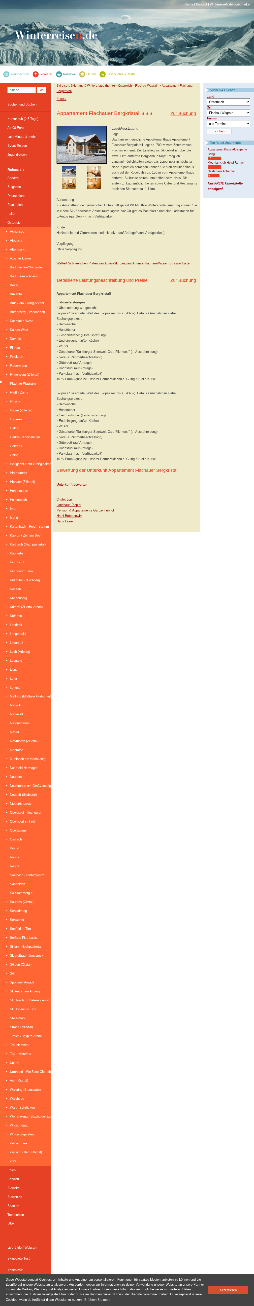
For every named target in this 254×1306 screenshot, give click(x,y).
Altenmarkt (18, 249)
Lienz (14, 669)
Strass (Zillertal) (21, 1027)
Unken (14, 1063)
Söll (12, 973)
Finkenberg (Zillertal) (24, 374)
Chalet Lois (65, 499)
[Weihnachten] (6, 74)
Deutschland (16, 196)
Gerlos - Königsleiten (25, 437)
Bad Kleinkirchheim (24, 276)
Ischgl (14, 517)
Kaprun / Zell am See (25, 535)
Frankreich (15, 205)
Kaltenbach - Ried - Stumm (29, 526)
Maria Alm (17, 705)
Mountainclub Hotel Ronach (226, 162)
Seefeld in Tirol (21, 929)
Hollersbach (18, 500)
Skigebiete (15, 1269)
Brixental (16, 294)
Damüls (15, 339)
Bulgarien (14, 187)
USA (10, 1224)
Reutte (14, 866)
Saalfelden (17, 884)
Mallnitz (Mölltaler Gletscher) (30, 696)
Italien (11, 214)
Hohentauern (19, 491)
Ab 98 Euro (15, 128)
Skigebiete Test (18, 1258)
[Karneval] (59, 74)
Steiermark (18, 1018)
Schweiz (13, 1179)
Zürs (13, 1161)
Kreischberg (18, 598)
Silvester (46, 74)
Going (14, 455)
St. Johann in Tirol (23, 1009)
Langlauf (126, 263)
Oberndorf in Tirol (22, 821)
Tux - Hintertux (20, 1054)
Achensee (17, 231)
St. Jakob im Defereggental (29, 1000)
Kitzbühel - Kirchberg (25, 580)
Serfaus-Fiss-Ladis (23, 938)
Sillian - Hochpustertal (25, 946)
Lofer (13, 678)
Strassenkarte (179, 263)
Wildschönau (19, 1125)
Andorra (13, 178)
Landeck (16, 625)
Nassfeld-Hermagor (23, 768)
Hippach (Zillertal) (22, 482)
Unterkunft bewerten (72, 484)
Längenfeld (18, 634)
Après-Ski (111, 263)
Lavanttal (16, 643)
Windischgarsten (22, 1134)
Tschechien (15, 1215)
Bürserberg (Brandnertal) (27, 312)
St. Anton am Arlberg (25, 991)
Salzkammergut (21, 893)
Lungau (15, 687)
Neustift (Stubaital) (23, 795)
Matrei (14, 732)
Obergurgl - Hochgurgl (25, 812)
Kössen (15, 589)
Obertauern (18, 830)
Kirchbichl (17, 562)
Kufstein (16, 616)
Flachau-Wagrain (23, 383)
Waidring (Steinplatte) (25, 1089)
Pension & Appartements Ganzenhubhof (85, 510)
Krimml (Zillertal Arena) (26, 607)
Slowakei (13, 1188)
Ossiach (16, 839)
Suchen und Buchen (21, 104)
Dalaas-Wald (19, 330)
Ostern (91, 74)
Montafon (16, 750)
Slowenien (14, 1197)
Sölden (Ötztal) (21, 964)
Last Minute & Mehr (121, 74)
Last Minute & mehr (21, 137)
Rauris (14, 857)
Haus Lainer (65, 521)
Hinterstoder (18, 473)
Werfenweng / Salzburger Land (32, 1116)
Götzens (16, 446)
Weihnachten (19, 74)
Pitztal (14, 848)
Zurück (61, 99)
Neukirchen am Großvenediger (32, 786)
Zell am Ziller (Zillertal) (26, 1152)
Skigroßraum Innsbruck (26, 955)
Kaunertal (17, 553)
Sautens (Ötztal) (21, 902)
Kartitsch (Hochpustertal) (28, 544)
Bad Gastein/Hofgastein (27, 267)
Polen (11, 1170)
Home (189, 4)
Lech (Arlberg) (20, 651)
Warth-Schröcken (22, 1107)
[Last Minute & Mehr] (102, 74)
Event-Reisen (17, 145)
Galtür (14, 428)
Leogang (16, 660)
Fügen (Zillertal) (21, 410)
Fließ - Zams (19, 392)
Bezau (14, 285)
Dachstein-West (21, 321)
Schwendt (17, 920)
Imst (13, 508)
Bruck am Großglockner (27, 303)
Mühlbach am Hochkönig (27, 759)
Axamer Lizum (20, 258)
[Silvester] (35, 74)
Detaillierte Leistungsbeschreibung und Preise (102, 280)
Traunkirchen (19, 1045)
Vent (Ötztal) (19, 1081)
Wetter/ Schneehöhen (72, 263)
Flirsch (15, 401)
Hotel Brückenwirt (69, 516)
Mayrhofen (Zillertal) (24, 741)
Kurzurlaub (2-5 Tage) (22, 119)
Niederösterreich (21, 803)
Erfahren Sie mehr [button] (97, 1300)
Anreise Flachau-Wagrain (150, 263)
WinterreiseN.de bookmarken (230, 4)
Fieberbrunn (18, 365)
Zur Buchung (183, 113)
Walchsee (17, 1098)
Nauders (16, 777)
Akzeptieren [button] (228, 1290)
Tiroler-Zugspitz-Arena (26, 1036)
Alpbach (16, 240)
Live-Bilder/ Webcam (22, 1247)
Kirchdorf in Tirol (21, 571)
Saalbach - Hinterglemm (27, 875)
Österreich (14, 222)
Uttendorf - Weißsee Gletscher (32, 1072)
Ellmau (15, 348)
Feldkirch (16, 357)
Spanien (13, 1206)
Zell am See (18, 1143)
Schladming (18, 911)
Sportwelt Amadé (22, 982)
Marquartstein (20, 723)
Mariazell (16, 714)
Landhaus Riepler (69, 505)
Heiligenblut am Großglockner (31, 464)
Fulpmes (16, 419)
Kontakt (201, 4)
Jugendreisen (17, 154)
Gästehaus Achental (221, 171)
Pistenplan (96, 263)
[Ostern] (82, 74)
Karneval (69, 74)
